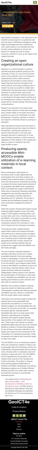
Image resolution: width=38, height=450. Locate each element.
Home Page (19, 421)
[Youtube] (24, 415)
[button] (3, 26)
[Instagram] (20, 415)
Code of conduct (19, 407)
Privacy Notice (19, 411)
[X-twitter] (17, 415)
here (11, 395)
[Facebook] (13, 415)
